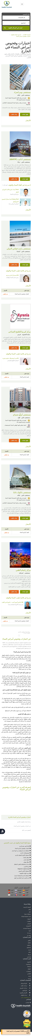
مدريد (29, 949)
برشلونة (29, 945)
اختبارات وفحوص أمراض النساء (23, 36)
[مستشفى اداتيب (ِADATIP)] (20, 144)
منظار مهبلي (26, 862)
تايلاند (18, 95)
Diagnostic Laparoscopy (23, 868)
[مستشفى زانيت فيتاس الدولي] (20, 233)
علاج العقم (24, 990)
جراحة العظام (24, 995)
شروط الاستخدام (27, 928)
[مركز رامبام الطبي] (20, 555)
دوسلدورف (28, 964)
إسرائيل (21, 573)
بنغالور (29, 940)
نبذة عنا (29, 933)
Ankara (29, 966)
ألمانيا (12, 890)
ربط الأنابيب (26, 866)
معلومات (29, 921)
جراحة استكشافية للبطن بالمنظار (21, 864)
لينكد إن (27, 1002)
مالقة (29, 952)
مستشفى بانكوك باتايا (22, 492)
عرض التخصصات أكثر (26, 997)
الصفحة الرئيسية (27, 907)
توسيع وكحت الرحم (24, 853)
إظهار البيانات (25, 114)
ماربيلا (29, 954)
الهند (19, 417)
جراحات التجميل (23, 988)
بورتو (29, 976)
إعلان (29, 909)
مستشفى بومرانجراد (22, 92)
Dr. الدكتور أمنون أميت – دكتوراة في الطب (12, 602)
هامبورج (29, 962)
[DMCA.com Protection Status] (27, 1023)
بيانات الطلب (14, 114)
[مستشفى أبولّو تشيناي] (20, 399)
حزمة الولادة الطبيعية (24, 873)
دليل (30, 912)
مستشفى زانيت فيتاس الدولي (19, 248)
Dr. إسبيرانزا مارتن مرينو (12, 275)
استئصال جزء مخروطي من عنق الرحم (20, 850)
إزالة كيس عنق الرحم (24, 846)
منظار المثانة (26, 857)
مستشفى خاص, (25, 95)
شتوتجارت (28, 971)
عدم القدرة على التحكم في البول (21, 878)
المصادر (29, 923)
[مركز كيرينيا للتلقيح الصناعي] (20, 316)
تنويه (30, 930)
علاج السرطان (24, 983)
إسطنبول (29, 947)
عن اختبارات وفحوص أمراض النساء (22, 826)
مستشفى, (27, 573)
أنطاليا (29, 969)
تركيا (19, 162)
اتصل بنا (29, 935)
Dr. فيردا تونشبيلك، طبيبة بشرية (11, 358)
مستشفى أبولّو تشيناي (22, 414)
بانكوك (29, 942)
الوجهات (29, 919)
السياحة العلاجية (26, 34)
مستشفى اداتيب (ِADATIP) (20, 159)
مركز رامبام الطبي (23, 570)
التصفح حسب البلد (26, 830)
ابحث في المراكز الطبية (15, 28)
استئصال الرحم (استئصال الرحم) (22, 875)
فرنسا (20, 894)
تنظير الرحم (26, 859)
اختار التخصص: (26, 14)
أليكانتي (29, 973)
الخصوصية (28, 926)
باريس (29, 978)
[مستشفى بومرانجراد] (20, 77)
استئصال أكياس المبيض (24, 871)
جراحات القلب (24, 985)
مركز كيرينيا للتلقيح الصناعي (19, 331)
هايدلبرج (29, 957)
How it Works (27, 914)
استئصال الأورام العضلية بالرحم (22, 855)
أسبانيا (18, 251)
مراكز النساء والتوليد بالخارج (24, 822)
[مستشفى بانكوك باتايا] (20, 477)
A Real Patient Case (26, 916)
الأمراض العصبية (23, 992)
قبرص (19, 334)
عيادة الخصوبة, (26, 334)
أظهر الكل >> (5, 185)
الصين (27, 894)
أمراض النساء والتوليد (16, 34)
